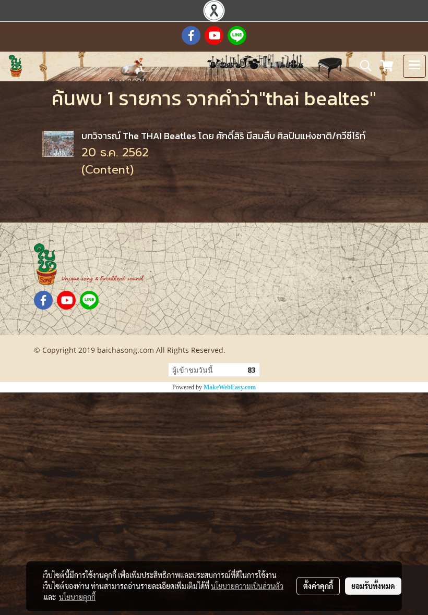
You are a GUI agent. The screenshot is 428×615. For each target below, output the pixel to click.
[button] (362, 65)
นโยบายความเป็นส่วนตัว (247, 586)
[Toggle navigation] (414, 66)
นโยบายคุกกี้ (77, 596)
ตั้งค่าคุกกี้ (318, 586)
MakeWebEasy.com (230, 387)
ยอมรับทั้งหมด (373, 586)
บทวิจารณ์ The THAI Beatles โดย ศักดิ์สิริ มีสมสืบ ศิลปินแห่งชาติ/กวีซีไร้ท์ (223, 136)
